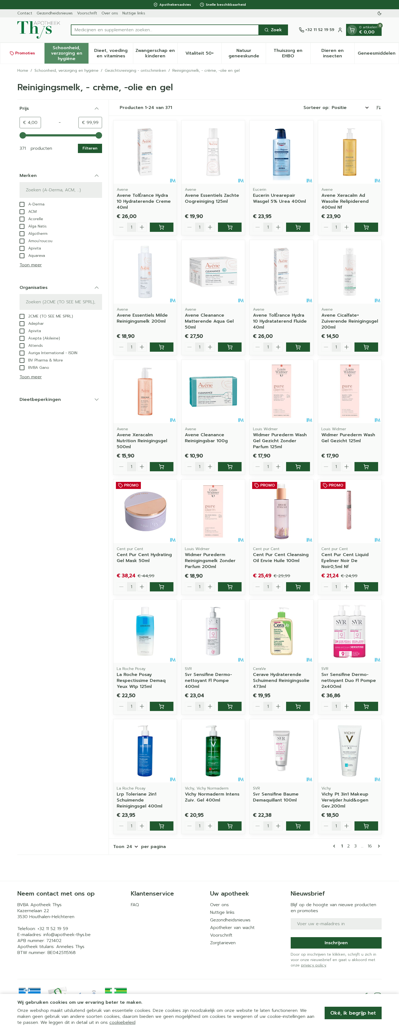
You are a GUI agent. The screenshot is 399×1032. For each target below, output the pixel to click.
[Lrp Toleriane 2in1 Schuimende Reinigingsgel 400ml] (145, 750)
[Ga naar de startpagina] (38, 30)
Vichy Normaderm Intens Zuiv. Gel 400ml (212, 797)
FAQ (135, 905)
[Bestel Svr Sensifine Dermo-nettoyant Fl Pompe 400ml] (230, 706)
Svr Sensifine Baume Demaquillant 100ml (276, 797)
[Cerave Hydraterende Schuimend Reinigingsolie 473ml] (281, 631)
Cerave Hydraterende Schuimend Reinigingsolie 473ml (281, 680)
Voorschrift (87, 13)
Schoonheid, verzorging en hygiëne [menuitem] (69, 53)
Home (22, 70)
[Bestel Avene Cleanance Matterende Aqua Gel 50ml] (230, 347)
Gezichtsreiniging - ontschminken (135, 70)
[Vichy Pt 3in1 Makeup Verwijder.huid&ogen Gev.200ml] (349, 750)
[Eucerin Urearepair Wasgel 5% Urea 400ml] (281, 152)
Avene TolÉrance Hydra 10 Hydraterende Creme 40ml (144, 201)
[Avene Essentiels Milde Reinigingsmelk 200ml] (145, 271)
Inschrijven (336, 943)
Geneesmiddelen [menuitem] (378, 54)
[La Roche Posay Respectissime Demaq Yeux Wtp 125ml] (145, 631)
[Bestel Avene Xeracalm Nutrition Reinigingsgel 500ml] (161, 466)
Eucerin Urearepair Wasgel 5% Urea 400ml (279, 198)
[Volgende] (378, 846)
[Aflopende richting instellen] (378, 107)
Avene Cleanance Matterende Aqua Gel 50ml (209, 321)
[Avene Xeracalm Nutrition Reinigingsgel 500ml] (145, 391)
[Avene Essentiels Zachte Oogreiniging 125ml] (213, 152)
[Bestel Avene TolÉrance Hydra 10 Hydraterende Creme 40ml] (161, 227)
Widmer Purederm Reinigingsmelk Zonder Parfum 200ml (210, 560)
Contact (24, 13)
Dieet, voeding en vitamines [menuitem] (113, 53)
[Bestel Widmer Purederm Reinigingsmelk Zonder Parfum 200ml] (230, 586)
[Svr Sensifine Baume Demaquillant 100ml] (281, 750)
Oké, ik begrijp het (353, 1013)
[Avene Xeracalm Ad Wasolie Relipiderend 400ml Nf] (349, 152)
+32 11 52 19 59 (52, 928)
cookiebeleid (122, 1022)
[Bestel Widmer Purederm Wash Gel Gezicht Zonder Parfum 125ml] (298, 466)
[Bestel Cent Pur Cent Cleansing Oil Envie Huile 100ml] (298, 586)
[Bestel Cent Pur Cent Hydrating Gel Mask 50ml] (161, 586)
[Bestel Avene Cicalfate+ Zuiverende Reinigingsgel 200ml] (366, 347)
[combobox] (165, 29)
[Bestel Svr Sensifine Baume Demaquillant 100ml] (298, 826)
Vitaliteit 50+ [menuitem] (203, 54)
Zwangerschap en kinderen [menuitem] (156, 53)
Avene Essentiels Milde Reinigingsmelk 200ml (142, 318)
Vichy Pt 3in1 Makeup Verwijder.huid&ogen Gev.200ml (344, 800)
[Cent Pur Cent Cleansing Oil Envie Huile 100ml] (281, 511)
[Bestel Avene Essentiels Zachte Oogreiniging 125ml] (230, 227)
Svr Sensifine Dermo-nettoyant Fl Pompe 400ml (208, 680)
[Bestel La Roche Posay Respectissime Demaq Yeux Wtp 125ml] (161, 706)
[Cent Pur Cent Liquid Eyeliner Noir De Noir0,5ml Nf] (349, 511)
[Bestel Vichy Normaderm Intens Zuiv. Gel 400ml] (230, 826)
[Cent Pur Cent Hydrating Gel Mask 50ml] (145, 511)
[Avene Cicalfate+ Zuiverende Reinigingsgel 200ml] (349, 271)
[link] (335, 846)
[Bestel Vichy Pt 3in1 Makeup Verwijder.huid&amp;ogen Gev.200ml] (366, 826)
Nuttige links (133, 13)
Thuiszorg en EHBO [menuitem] (292, 53)
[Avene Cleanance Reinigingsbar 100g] (213, 391)
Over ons (110, 13)
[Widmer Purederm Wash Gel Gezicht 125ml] (349, 391)
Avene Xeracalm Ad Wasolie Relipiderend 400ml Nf (345, 201)
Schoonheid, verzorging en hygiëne (66, 70)
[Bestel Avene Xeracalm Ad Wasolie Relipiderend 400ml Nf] (366, 227)
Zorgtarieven (223, 943)
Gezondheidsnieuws (55, 13)
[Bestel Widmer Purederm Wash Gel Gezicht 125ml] (366, 466)
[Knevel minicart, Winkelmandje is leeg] (352, 30)
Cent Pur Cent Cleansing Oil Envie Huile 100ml (281, 557)
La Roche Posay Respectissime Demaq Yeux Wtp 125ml (141, 680)
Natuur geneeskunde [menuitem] (247, 53)
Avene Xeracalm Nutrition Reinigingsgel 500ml (142, 441)
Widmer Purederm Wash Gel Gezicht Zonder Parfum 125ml (280, 441)
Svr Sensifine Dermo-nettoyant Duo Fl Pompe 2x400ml (348, 680)
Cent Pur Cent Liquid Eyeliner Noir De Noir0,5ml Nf (345, 560)
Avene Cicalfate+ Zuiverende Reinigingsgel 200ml (349, 321)
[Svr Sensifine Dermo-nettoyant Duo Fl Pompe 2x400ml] (349, 631)
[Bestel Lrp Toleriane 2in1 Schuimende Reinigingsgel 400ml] (161, 826)
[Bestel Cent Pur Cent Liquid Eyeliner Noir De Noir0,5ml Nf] (366, 586)
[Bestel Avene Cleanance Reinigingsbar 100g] (230, 466)
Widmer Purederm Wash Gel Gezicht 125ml (348, 438)
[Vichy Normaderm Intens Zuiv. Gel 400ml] (213, 750)
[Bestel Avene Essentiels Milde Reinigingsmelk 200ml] (161, 347)
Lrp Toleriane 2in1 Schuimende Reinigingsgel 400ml (139, 800)
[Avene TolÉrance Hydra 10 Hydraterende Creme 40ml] (145, 152)
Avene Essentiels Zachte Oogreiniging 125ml (212, 198)
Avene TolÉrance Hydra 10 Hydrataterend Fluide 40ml (280, 321)
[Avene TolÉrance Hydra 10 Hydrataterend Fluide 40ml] (281, 271)
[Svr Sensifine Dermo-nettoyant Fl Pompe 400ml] (213, 631)
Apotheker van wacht (232, 928)
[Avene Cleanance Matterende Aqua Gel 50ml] (213, 271)
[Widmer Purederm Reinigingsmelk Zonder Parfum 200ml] (213, 511)
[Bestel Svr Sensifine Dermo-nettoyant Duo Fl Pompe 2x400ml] (366, 706)
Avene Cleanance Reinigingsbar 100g (206, 438)
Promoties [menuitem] (25, 53)
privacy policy (313, 965)
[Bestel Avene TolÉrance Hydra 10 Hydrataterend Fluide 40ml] (298, 347)
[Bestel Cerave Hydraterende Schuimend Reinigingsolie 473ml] (298, 706)
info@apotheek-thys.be (67, 934)
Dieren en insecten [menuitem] (337, 53)
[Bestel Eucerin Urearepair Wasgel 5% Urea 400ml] (298, 227)
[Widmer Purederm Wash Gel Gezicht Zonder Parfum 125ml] (281, 391)
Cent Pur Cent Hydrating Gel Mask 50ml (144, 557)
